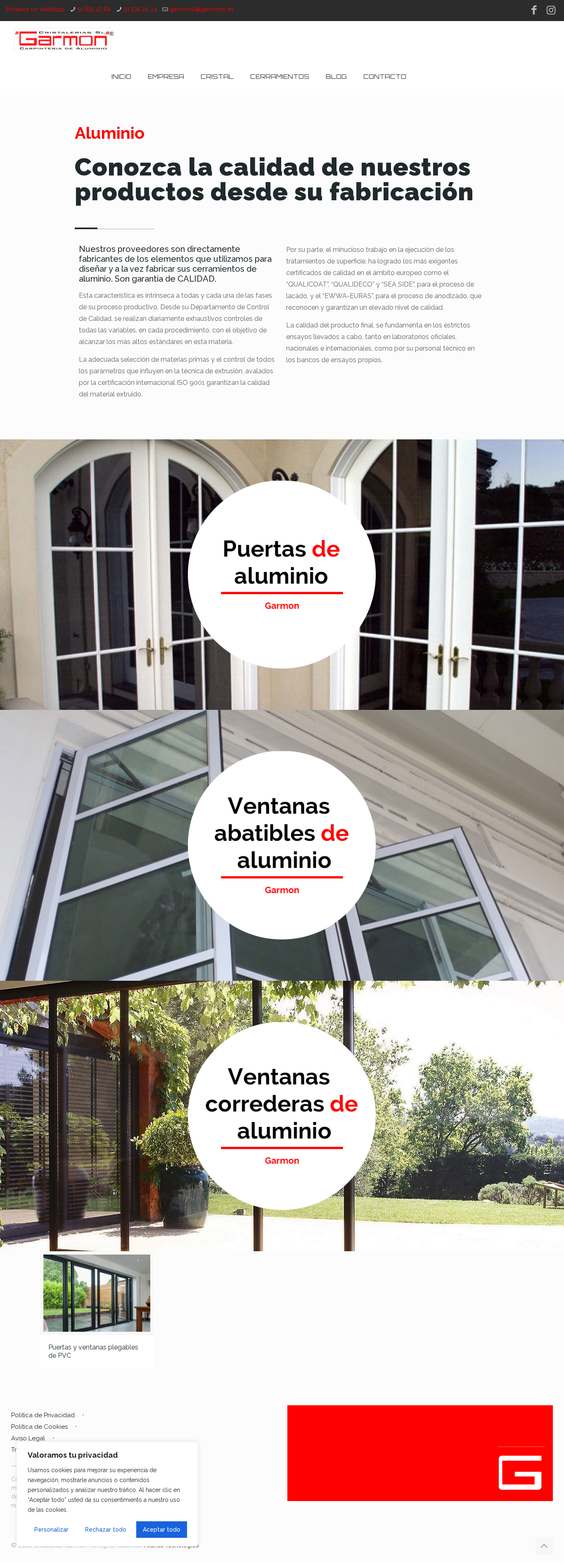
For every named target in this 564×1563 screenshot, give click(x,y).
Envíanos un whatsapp (35, 9)
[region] (107, 1494)
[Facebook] (534, 10)
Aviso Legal (28, 1438)
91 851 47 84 (94, 9)
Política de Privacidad (43, 1415)
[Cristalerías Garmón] (64, 39)
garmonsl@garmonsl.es (202, 9)
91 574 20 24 (140, 9)
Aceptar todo (161, 1529)
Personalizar (51, 1529)
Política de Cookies (39, 1426)
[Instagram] (551, 10)
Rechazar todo (105, 1529)
